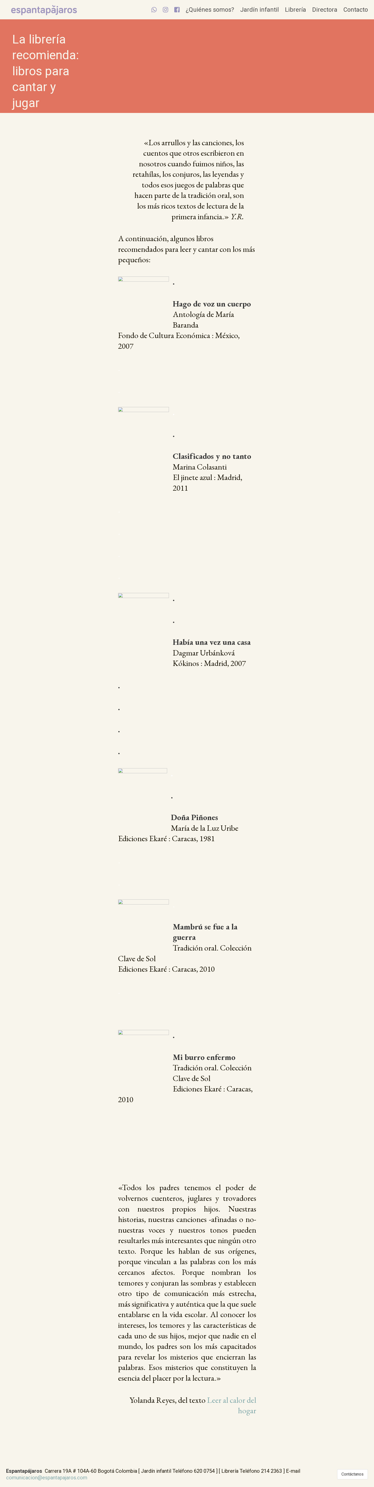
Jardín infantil (259, 9)
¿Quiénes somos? (210, 9)
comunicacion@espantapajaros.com (46, 1478)
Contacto (355, 9)
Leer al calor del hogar (231, 1405)
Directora (324, 9)
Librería (295, 9)
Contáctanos (352, 1474)
